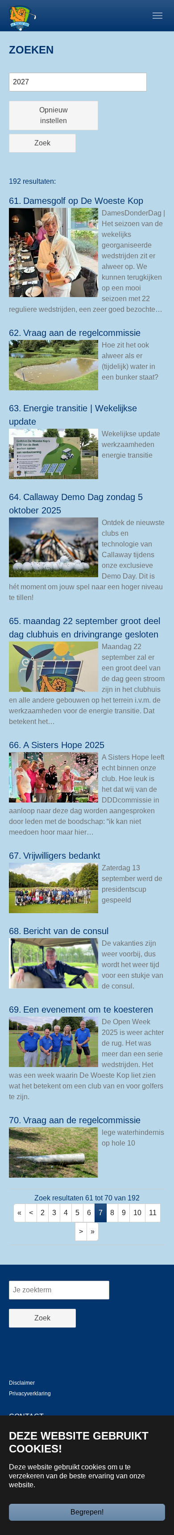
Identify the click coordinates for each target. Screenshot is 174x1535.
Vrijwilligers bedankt (61, 856)
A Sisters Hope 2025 (63, 745)
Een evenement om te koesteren (88, 1009)
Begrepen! (87, 1512)
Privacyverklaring (30, 1393)
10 (137, 1212)
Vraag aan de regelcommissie (82, 333)
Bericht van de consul (65, 931)
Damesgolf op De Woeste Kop (83, 201)
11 (153, 1212)
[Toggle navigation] (157, 15)
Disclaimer (22, 1383)
